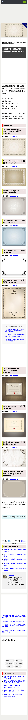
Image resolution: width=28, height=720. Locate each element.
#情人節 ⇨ (10, 666)
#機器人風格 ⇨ (19, 663)
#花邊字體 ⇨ (8, 663)
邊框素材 (10, 541)
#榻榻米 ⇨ (19, 660)
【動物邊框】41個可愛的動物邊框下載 (13, 621)
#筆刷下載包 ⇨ (10, 660)
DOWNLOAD (14, 136)
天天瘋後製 (11, 575)
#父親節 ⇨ (18, 666)
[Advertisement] (14, 14)
